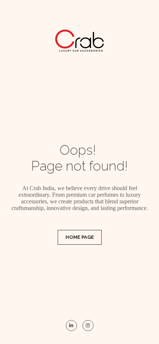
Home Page (79, 237)
